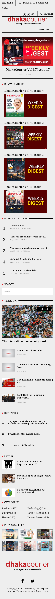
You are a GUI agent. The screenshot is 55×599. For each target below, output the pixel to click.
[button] (44, 29)
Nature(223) (8, 517)
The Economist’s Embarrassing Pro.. (35, 381)
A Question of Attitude (29, 350)
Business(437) (9, 508)
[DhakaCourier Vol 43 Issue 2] (10, 549)
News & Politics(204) (39, 512)
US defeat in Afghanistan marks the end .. (31, 491)
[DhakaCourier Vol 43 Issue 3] (45, 537)
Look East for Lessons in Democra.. (31, 396)
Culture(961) (9, 512)
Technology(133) (37, 508)
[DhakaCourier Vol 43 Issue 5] (10, 537)
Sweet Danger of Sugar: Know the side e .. (34, 477)
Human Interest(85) (38, 517)
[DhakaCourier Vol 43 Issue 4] (27, 537)
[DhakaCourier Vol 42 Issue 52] (45, 549)
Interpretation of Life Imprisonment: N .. (29, 463)
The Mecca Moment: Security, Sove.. (34, 366)
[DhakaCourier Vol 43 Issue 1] (27, 549)
